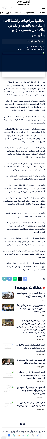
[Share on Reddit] (32, 41)
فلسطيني (8, 321)
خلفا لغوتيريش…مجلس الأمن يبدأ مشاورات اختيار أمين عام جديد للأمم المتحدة (31, 308)
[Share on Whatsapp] (28, 435)
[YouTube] (20, 424)
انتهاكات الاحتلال (32, 47)
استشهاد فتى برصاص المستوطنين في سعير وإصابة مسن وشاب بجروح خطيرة (31, 390)
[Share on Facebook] (37, 435)
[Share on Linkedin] (35, 41)
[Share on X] (39, 41)
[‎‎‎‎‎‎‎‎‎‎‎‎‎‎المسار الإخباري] (23, 2)
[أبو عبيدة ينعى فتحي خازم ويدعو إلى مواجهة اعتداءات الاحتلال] (8, 362)
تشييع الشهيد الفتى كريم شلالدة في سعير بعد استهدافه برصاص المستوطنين (30, 347)
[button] (43, 7)
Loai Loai (40, 354)
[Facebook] (27, 424)
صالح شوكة (40, 339)
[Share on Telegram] (23, 435)
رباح (43, 300)
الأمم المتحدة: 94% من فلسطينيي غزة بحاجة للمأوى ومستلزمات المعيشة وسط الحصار (31, 375)
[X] (23, 424)
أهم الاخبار (41, 47)
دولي (9, 296)
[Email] (18, 435)
